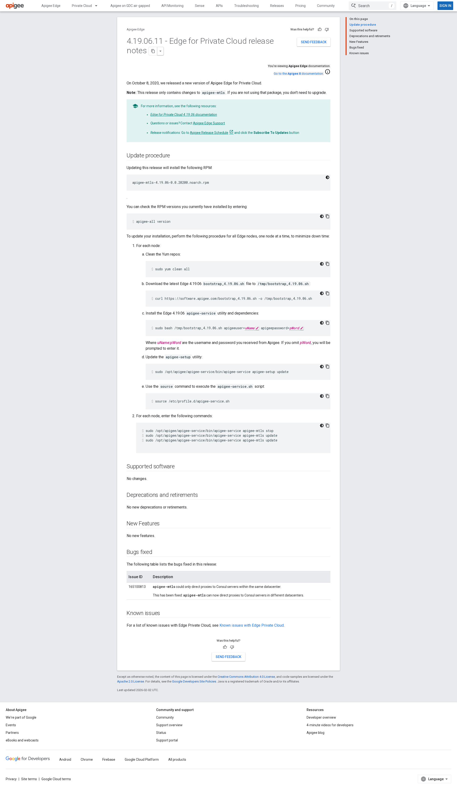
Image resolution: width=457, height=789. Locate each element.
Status (161, 733)
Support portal (167, 740)
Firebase (108, 759)
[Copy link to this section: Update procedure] (174, 156)
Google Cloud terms (56, 779)
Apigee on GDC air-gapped (130, 6)
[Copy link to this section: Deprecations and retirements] (202, 495)
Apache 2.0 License (130, 681)
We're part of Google (21, 717)
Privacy (11, 779)
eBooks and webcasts (22, 740)
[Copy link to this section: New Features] (164, 524)
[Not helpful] (326, 29)
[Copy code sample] (327, 216)
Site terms (29, 779)
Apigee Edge (50, 6)
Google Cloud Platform (142, 759)
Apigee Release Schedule (209, 133)
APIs (219, 6)
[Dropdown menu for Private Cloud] (98, 5)
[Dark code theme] (327, 177)
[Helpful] (319, 29)
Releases (277, 6)
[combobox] (372, 5)
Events (11, 725)
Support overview (169, 725)
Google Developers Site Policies (194, 681)
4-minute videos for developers (330, 725)
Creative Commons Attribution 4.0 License (246, 676)
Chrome (87, 759)
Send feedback (314, 42)
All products (177, 759)
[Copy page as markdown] (153, 51)
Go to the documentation (298, 73)
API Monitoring (172, 6)
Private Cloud (82, 6)
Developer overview (321, 717)
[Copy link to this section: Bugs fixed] (157, 552)
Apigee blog (315, 733)
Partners (12, 733)
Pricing (300, 6)
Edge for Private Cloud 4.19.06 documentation (183, 114)
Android (65, 759)
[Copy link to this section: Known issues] (165, 613)
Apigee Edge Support (209, 123)
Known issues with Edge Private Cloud (251, 625)
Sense (199, 6)
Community (326, 6)
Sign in (445, 6)
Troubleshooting (246, 6)
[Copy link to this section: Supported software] (179, 467)
